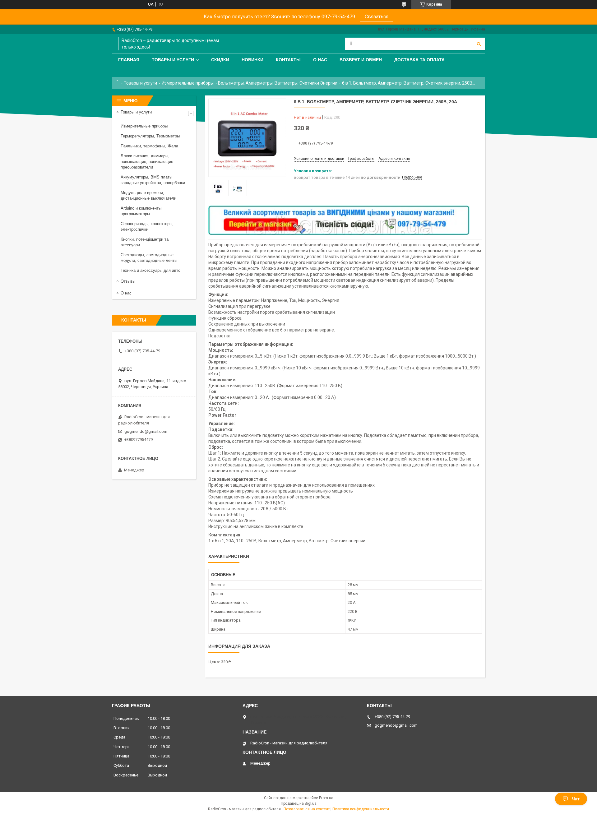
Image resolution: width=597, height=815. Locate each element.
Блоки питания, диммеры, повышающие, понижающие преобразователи (147, 161)
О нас (320, 59)
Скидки (220, 59)
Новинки (252, 59)
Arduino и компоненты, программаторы (142, 211)
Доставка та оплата (419, 59)
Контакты (288, 59)
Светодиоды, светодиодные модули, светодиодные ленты (149, 257)
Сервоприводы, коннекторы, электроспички (147, 226)
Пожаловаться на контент (307, 809)
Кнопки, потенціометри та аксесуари (145, 242)
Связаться (376, 17)
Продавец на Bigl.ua (299, 803)
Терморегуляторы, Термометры (150, 136)
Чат (576, 798)
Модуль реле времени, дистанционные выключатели (148, 195)
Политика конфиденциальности (360, 809)
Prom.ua (326, 798)
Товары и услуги (173, 59)
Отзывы (128, 281)
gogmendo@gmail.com (145, 431)
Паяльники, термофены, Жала (149, 146)
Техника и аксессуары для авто (150, 270)
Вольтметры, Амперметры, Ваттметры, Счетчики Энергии (277, 83)
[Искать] (479, 44)
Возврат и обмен (361, 59)
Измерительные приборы (188, 83)
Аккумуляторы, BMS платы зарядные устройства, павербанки (153, 180)
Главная (128, 59)
